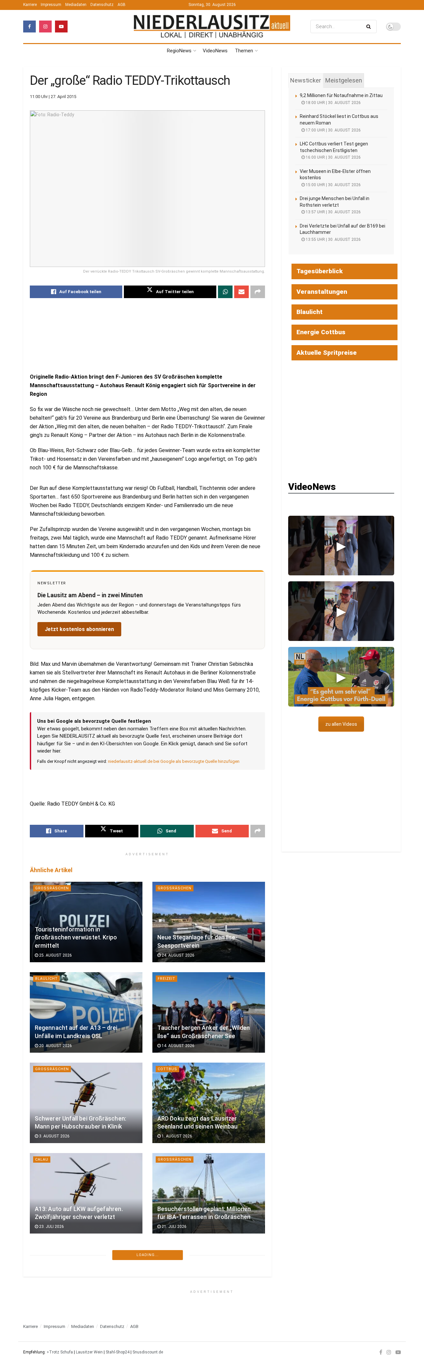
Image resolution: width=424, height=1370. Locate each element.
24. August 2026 (177, 955)
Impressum (51, 4)
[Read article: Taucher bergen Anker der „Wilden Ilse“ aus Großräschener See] (208, 1012)
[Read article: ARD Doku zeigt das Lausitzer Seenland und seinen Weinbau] (208, 1103)
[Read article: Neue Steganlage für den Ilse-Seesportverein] (208, 922)
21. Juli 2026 (173, 1226)
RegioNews (179, 51)
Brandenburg (173, 1340)
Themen (244, 51)
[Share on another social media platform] (257, 292)
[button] (341, 545)
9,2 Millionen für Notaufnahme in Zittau (341, 95)
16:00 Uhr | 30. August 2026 (333, 157)
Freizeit (166, 978)
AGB (122, 4)
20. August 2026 (55, 1045)
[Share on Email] (241, 292)
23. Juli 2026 (51, 1226)
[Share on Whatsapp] (225, 292)
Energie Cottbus (320, 332)
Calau (41, 1159)
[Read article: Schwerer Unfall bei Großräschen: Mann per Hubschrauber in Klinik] (86, 1103)
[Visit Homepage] (212, 26)
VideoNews (215, 51)
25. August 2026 (55, 955)
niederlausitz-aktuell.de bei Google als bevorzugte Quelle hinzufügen (173, 761)
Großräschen (52, 888)
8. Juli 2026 (172, 1317)
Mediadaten (75, 4)
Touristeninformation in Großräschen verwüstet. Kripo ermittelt (76, 937)
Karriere (30, 4)
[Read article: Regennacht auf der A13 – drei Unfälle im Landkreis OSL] (86, 1012)
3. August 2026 (54, 1136)
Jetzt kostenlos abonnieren (79, 629)
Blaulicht (46, 978)
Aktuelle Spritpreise (326, 352)
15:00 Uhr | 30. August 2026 (333, 185)
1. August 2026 (176, 1136)
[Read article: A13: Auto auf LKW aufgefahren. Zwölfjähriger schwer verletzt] (86, 1193)
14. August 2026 (177, 1045)
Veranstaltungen (321, 291)
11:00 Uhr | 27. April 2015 (53, 96)
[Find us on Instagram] (45, 26)
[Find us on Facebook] (29, 26)
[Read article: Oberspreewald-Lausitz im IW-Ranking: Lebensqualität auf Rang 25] (208, 1283)
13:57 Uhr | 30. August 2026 (333, 212)
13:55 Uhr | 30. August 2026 (333, 239)
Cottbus (167, 1069)
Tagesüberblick (319, 271)
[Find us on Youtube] (61, 26)
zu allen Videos (341, 724)
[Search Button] (370, 26)
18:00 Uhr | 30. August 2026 (333, 102)
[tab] (305, 80)
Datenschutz (102, 4)
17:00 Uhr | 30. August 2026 (333, 130)
